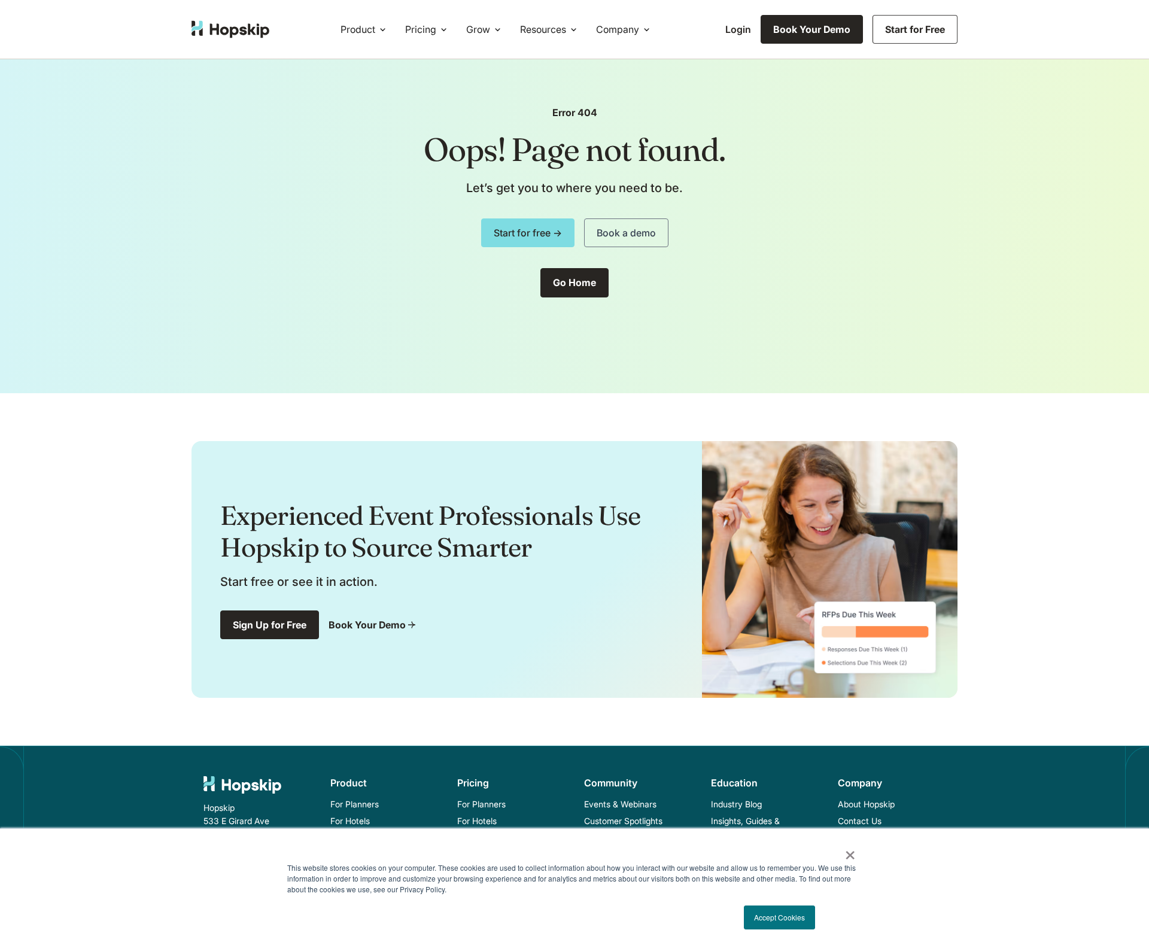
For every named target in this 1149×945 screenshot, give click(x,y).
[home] (230, 29)
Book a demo (626, 233)
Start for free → (528, 233)
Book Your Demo (811, 29)
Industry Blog (736, 804)
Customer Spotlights (623, 821)
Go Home (574, 282)
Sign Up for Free (269, 625)
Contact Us (859, 821)
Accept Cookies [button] (779, 917)
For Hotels (350, 821)
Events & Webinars (620, 804)
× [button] (850, 851)
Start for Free (915, 29)
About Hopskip (866, 804)
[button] (366, 29)
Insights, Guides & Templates (745, 827)
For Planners (354, 804)
